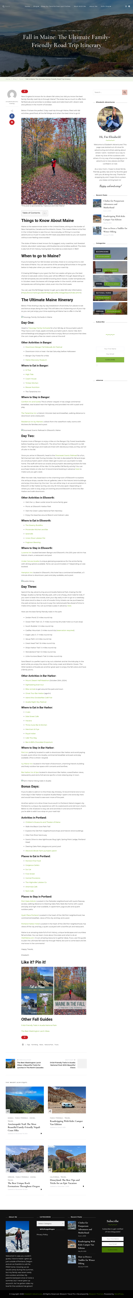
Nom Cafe (29, 891)
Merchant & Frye (32, 729)
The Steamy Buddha (34, 525)
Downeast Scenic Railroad (66, 455)
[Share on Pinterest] (24, 91)
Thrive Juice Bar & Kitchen (36, 725)
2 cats (27, 712)
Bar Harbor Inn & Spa (30, 772)
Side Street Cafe (32, 716)
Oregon (11, 1177)
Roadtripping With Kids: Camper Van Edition (86, 1244)
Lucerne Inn (26, 553)
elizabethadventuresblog (12, 102)
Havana (28, 721)
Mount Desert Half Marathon (37, 680)
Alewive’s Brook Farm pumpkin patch (41, 851)
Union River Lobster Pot (35, 538)
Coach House (30, 379)
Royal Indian (30, 734)
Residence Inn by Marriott (32, 422)
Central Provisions (32, 878)
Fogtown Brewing (33, 542)
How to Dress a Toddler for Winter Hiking (86, 1260)
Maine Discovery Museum (36, 360)
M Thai (28, 370)
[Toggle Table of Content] (43, 213)
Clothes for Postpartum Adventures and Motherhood (113, 204)
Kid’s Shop (105, 6)
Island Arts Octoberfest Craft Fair (38, 698)
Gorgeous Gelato (32, 865)
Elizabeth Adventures (33, 1294)
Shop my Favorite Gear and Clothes (55, 6)
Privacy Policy (42, 1235)
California (54, 1177)
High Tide (29, 374)
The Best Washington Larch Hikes (35, 1031)
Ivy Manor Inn (27, 764)
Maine (41, 1044)
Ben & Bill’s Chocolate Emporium (39, 742)
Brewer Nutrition (32, 387)
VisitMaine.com (27, 938)
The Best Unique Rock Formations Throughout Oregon (24, 1185)
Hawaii (11, 1118)
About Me (93, 6)
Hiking (32, 1118)
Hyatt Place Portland (29, 915)
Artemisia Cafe (31, 887)
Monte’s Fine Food (33, 861)
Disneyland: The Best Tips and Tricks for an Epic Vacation (65, 1182)
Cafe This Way (31, 738)
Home (27, 6)
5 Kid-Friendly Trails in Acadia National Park (39, 1025)
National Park (49, 1044)
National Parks (74, 30)
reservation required (65, 630)
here (77, 469)
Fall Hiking (62, 30)
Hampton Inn (27, 573)
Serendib (29, 534)
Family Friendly (21, 1118)
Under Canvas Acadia (30, 561)
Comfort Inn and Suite (30, 402)
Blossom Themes (96, 1294)
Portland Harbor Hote (30, 924)
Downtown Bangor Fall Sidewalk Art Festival (43, 347)
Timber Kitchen (31, 383)
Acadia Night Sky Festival (35, 702)
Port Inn (24, 752)
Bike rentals (30, 689)
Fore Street (30, 874)
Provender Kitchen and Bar (36, 530)
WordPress (118, 1294)
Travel (53, 30)
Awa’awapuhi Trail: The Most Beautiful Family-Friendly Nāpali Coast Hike (24, 1127)
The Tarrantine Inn (28, 413)
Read (38, 1133)
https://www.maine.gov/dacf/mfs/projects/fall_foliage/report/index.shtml (51, 293)
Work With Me (80, 6)
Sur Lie (28, 869)
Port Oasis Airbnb (28, 901)
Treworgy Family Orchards (39, 328)
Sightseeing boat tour (34, 685)
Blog (35, 6)
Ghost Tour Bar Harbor (34, 693)
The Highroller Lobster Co (36, 882)
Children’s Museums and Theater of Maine (42, 822)
